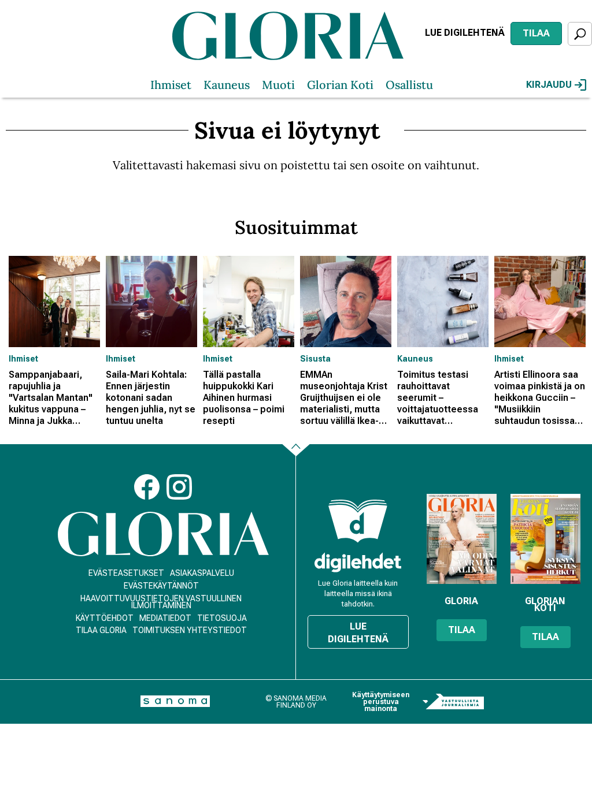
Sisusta (315, 358)
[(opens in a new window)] (357, 562)
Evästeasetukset (126, 573)
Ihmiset (170, 84)
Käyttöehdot (105, 618)
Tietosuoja (222, 618)
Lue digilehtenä (465, 32)
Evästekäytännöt (161, 585)
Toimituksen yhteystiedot (189, 630)
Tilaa (536, 33)
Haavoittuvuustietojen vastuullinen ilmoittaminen (161, 602)
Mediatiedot (165, 618)
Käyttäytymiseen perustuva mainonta (380, 702)
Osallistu (409, 84)
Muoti (278, 84)
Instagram (179, 487)
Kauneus (227, 84)
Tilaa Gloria (101, 630)
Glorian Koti (340, 84)
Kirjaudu (549, 84)
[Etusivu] (163, 534)
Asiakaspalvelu (202, 573)
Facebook (147, 487)
